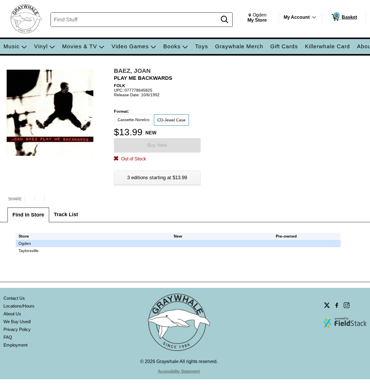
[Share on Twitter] (29, 198)
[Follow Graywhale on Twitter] (327, 305)
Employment (15, 345)
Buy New (157, 145)
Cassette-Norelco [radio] (133, 119)
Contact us (14, 298)
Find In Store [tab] (28, 215)
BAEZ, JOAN (132, 70)
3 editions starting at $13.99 (157, 177)
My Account (297, 17)
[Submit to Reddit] (49, 198)
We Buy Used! (17, 321)
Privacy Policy (17, 329)
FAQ (7, 337)
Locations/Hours (18, 305)
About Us (12, 313)
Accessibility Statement (179, 371)
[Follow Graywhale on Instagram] (346, 305)
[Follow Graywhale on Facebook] (336, 305)
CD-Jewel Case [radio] (171, 120)
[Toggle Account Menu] (314, 17)
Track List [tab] (66, 214)
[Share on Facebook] (39, 198)
